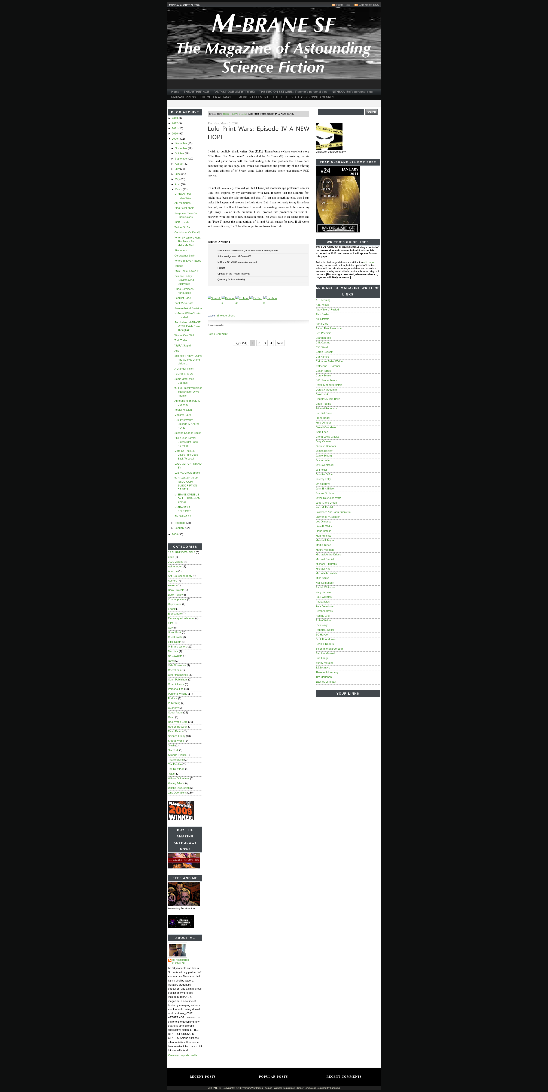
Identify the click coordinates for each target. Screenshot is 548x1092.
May (177, 179)
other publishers (178, 679)
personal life (175, 689)
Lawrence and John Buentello (333, 512)
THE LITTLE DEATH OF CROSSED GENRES (303, 97)
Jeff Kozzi (321, 469)
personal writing (177, 693)
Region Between (178, 726)
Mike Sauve (322, 578)
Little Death (174, 641)
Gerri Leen (322, 432)
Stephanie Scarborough (330, 648)
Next (280, 343)
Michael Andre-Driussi (328, 554)
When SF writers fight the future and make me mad (187, 241)
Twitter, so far (182, 227)
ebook (172, 608)
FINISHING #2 (182, 516)
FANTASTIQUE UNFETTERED (234, 91)
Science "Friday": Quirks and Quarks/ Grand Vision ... (188, 359)
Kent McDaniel (324, 507)
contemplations (177, 599)
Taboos (178, 265)
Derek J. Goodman (327, 389)
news (171, 660)
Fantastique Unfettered (181, 618)
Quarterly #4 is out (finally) (231, 279)
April (178, 184)
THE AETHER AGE (196, 91)
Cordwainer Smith (184, 255)
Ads (176, 350)
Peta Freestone (325, 606)
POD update (181, 222)
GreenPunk (174, 632)
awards (172, 585)
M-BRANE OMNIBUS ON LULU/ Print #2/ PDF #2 (187, 498)
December (181, 143)
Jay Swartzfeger (325, 465)
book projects (176, 590)
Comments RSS (369, 4)
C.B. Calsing (323, 342)
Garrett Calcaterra (326, 427)
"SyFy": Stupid (182, 345)
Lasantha (335, 1088)
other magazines (178, 674)
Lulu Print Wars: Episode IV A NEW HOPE (186, 424)
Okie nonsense (177, 665)
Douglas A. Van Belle (328, 399)
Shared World (176, 740)
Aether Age (174, 566)
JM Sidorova (323, 483)
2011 (175, 128)
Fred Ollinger (323, 422)
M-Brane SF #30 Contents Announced (237, 262)
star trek (173, 750)
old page (368, 262)
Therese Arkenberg (327, 672)
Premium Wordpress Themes (256, 1088)
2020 (171, 557)
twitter (172, 773)
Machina (173, 651)
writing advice (176, 783)
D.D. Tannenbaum (326, 380)
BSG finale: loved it (186, 271)
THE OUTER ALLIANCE (216, 97)
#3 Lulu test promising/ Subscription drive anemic (188, 391)
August (179, 163)
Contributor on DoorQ (187, 232)
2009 (175, 138)
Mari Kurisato (323, 535)
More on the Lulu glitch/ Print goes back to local (186, 454)
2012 (175, 123)
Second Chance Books (187, 432)
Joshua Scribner (325, 493)
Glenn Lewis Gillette (327, 436)
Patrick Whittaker (325, 587)
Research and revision (188, 308)
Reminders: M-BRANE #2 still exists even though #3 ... (187, 326)
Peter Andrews (324, 611)
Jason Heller (323, 460)
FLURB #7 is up (183, 373)
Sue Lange (322, 658)
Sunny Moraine (325, 662)
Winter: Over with (184, 335)
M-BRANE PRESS (183, 97)
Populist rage (182, 298)
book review (175, 594)
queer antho (175, 712)
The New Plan (176, 769)
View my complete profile (182, 1055)
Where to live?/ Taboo (187, 260)
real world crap (178, 722)
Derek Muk (322, 394)
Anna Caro (322, 323)
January (180, 528)
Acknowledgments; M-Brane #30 (234, 256)
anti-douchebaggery (180, 575)
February (180, 522)
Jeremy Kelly (323, 479)
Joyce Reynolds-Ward (328, 498)
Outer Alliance (176, 684)
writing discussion (179, 787)
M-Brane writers (177, 646)
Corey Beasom (324, 375)
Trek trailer (181, 340)
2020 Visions (175, 561)
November (181, 148)
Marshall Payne (325, 540)
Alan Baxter (322, 314)
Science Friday (176, 736)
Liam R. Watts (324, 526)
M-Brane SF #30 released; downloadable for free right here (247, 250)
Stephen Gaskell (325, 653)
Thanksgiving (176, 759)
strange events (177, 754)
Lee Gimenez (323, 521)
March (179, 189)
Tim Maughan (324, 677)
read (171, 717)
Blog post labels (184, 208)
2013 (175, 118)
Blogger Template (305, 1088)
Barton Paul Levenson (329, 328)
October (180, 153)
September (181, 158)
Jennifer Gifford (325, 474)
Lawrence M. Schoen (328, 516)
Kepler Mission (183, 409)
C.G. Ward (322, 347)
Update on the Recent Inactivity (233, 273)
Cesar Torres (323, 370)
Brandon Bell (323, 337)
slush (171, 745)
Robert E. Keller (325, 629)
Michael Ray (323, 568)
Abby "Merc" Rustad (327, 309)
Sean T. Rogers (325, 644)
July (177, 168)
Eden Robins (323, 403)
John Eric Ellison (325, 488)
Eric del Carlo (324, 413)
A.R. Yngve (322, 304)
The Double (175, 764)
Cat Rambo (322, 356)
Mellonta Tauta (183, 414)
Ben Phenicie (323, 333)
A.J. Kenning (323, 300)
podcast (172, 698)
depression (175, 604)
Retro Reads (175, 731)
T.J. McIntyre (323, 667)
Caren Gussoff (324, 352)
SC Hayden (322, 634)
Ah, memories (182, 202)
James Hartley (324, 450)
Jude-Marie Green (326, 502)
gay (170, 627)
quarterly (173, 707)
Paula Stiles (323, 601)
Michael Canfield (325, 559)
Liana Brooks (323, 531)
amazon (173, 571)
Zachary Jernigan (326, 681)
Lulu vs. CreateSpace (187, 472)
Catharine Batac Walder (330, 361)
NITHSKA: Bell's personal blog (352, 91)
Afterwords (180, 250)
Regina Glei (323, 615)
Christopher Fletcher (180, 961)
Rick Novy (322, 625)
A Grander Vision (184, 368)
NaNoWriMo (175, 656)
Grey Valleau (323, 441)
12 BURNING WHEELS (181, 552)
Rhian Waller (323, 620)
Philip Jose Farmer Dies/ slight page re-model (186, 442)
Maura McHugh (325, 549)
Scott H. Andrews (325, 639)
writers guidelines (178, 778)
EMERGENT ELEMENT (252, 97)
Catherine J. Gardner (328, 366)
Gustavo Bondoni (326, 446)
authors (172, 580)
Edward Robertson (327, 408)
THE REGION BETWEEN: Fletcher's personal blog (293, 91)
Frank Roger (323, 417)
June (178, 174)
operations (174, 670)
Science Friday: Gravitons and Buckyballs (184, 280)
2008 (175, 534)
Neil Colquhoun (325, 582)
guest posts (175, 637)
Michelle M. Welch (326, 573)
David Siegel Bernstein (329, 384)
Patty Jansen (323, 592)
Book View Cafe (183, 303)
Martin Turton (323, 545)
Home (175, 91)
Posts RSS (343, 4)
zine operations (177, 792)
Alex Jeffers (322, 319)
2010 (175, 133)
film (170, 623)
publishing (174, 703)
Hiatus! (221, 268)
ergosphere (175, 613)
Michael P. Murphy (326, 563)
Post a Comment (218, 334)
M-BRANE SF (215, 1088)
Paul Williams (324, 596)
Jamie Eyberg (324, 455)
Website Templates (284, 1088)
